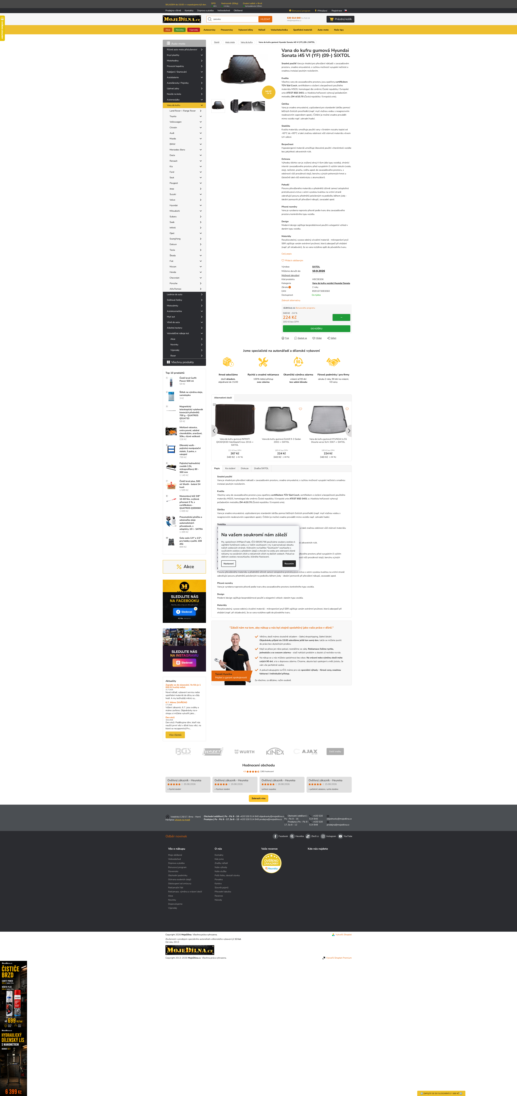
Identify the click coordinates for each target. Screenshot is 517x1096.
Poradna (219, 879)
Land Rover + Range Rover (183, 110)
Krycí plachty (173, 55)
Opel (172, 233)
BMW (172, 144)
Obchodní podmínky (177, 875)
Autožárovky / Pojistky (178, 82)
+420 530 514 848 (249, 819)
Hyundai (174, 205)
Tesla (172, 250)
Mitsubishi (175, 210)
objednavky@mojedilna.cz (271, 816)
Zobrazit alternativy (291, 300)
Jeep (172, 188)
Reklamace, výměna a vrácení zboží (185, 891)
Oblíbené (238, 10)
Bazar (173, 355)
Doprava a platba (205, 10)
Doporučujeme (175, 903)
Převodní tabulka (223, 891)
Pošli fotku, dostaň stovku (227, 875)
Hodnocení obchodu (258, 765)
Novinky (174, 344)
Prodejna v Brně (173, 10)
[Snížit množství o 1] (341, 317)
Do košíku (316, 328)
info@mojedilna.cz (294, 20)
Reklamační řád (175, 887)
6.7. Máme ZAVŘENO (176, 702)
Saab (172, 222)
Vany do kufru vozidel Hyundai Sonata (331, 283)
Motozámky (172, 305)
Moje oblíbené (175, 855)
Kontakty (189, 10)
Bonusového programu (305, 308)
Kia (171, 166)
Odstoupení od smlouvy (179, 883)
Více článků (175, 735)
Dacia (172, 155)
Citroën (173, 127)
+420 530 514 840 (249, 816)
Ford (172, 172)
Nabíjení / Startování (177, 71)
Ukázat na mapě (182, 819)
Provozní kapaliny (175, 66)
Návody (218, 899)
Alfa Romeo (175, 288)
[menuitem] (168, 30)
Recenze (219, 895)
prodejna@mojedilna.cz (270, 819)
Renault (173, 160)
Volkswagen (176, 121)
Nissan (173, 266)
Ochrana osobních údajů (179, 879)
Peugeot (174, 183)
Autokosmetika (174, 311)
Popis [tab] (217, 468)
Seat (172, 177)
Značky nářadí (221, 863)
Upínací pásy (173, 88)
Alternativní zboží (223, 397)
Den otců (170, 717)
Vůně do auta (173, 322)
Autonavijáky (173, 99)
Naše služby (220, 871)
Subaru (173, 216)
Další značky (335, 751)
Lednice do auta (174, 294)
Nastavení (229, 563)
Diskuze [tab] (245, 468)
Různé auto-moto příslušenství (182, 49)
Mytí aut (171, 316)
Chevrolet (174, 277)
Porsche (173, 283)
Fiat (171, 261)
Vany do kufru (173, 105)
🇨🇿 (345, 10)
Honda (173, 272)
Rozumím (289, 563)
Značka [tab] (261, 468)
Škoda (173, 255)
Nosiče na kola (174, 94)
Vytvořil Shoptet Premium (339, 957)
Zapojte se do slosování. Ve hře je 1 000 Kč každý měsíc (183, 686)
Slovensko (173, 871)
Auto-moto (178, 44)
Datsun (173, 244)
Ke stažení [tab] (230, 468)
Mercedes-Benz (177, 149)
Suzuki (173, 194)
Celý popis (287, 253)
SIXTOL (316, 266)
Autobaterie (173, 77)
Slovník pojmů (221, 887)
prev (214, 431)
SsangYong (175, 238)
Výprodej (174, 350)
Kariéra (218, 883)
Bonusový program (301, 10)
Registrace (337, 10)
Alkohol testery (174, 327)
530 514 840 (298, 17)
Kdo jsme (219, 859)
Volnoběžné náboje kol (178, 333)
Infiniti (173, 227)
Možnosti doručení (290, 275)
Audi (172, 133)
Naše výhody (221, 867)
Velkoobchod (223, 10)
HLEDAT (265, 19)
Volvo (172, 199)
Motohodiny (173, 60)
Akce (172, 339)
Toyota (173, 116)
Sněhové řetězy (174, 300)
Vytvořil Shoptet (344, 934)
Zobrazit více (258, 798)
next (349, 431)
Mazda (173, 138)
